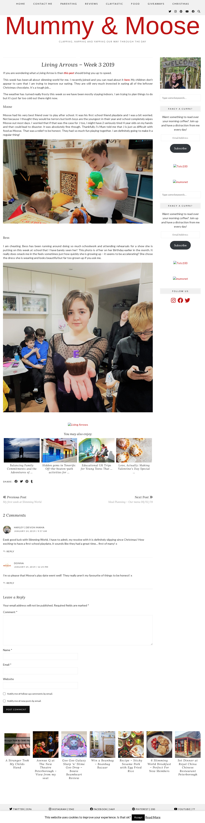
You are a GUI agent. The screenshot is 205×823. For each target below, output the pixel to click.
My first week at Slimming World (22, 499)
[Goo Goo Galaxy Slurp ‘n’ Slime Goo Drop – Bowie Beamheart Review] (74, 744)
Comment (10, 612)
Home (20, 3)
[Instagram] (175, 11)
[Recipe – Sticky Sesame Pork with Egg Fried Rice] (131, 744)
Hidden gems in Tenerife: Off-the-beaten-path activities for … (59, 469)
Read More (153, 817)
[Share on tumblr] (32, 481)
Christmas (180, 3)
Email (7, 664)
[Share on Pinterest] (27, 481)
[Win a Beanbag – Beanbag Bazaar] (102, 744)
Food (135, 3)
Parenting (68, 3)
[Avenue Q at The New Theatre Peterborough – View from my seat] (45, 744)
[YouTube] (187, 11)
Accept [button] (138, 817)
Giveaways (156, 3)
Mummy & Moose (102, 25)
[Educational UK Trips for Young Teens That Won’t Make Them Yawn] (97, 450)
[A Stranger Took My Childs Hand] (17, 744)
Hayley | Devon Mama (29, 527)
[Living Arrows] (78, 424)
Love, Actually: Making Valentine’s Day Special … (134, 469)
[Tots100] (180, 166)
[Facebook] (193, 11)
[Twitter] (170, 11)
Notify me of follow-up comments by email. (30, 693)
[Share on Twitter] (21, 481)
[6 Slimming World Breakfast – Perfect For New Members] (159, 744)
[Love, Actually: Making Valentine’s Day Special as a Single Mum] (134, 450)
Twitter (22, 809)
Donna (19, 563)
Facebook (104, 809)
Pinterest (145, 809)
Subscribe (180, 148)
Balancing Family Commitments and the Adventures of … (22, 469)
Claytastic (114, 3)
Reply (10, 551)
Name (7, 650)
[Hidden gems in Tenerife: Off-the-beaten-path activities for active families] (59, 450)
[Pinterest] (181, 11)
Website (8, 679)
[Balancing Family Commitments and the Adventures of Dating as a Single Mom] (22, 450)
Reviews (91, 3)
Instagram (62, 809)
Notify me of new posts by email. (24, 700)
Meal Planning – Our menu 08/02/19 (130, 499)
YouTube (186, 809)
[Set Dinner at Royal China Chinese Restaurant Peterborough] (188, 744)
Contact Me (42, 3)
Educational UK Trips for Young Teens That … (97, 467)
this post (69, 73)
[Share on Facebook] (16, 481)
